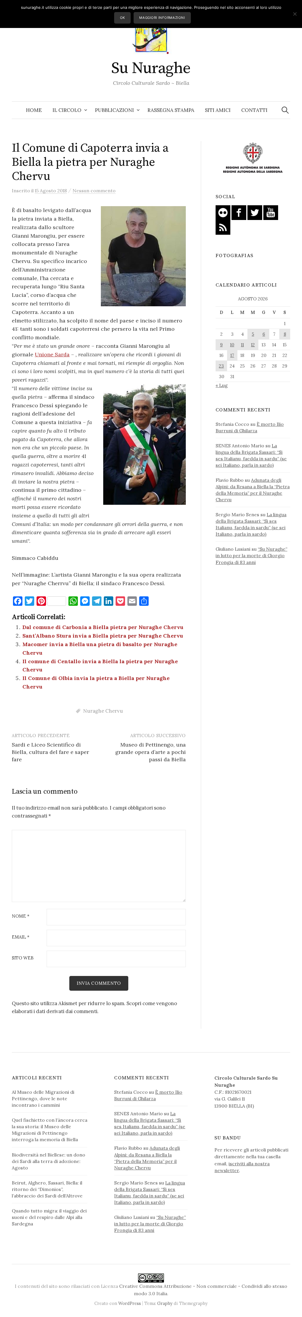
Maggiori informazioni (162, 18)
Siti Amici (218, 110)
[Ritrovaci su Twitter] (254, 212)
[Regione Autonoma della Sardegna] (253, 158)
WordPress (129, 1303)
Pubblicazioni (114, 110)
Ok (122, 18)
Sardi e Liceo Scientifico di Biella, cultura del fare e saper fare (50, 752)
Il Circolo (66, 110)
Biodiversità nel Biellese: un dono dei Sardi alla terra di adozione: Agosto (48, 1161)
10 (232, 345)
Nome (20, 916)
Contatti (254, 110)
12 (253, 345)
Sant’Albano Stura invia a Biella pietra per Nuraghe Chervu (102, 635)
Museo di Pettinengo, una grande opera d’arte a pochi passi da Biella (150, 752)
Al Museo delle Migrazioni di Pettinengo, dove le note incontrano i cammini (43, 1098)
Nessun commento (94, 190)
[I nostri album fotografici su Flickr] (223, 212)
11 (242, 345)
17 (232, 355)
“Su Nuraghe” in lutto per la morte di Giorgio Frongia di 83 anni (251, 555)
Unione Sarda (52, 354)
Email (20, 937)
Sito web (23, 958)
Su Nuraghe (151, 68)
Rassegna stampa (170, 110)
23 (221, 366)
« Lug (222, 385)
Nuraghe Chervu (103, 711)
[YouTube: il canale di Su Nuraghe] (270, 212)
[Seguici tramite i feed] (223, 227)
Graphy (165, 1303)
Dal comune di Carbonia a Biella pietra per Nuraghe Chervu (102, 627)
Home (34, 110)
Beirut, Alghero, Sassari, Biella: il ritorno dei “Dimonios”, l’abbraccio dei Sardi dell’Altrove (47, 1189)
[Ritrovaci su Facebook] (239, 212)
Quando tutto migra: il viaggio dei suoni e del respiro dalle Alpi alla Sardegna (49, 1217)
